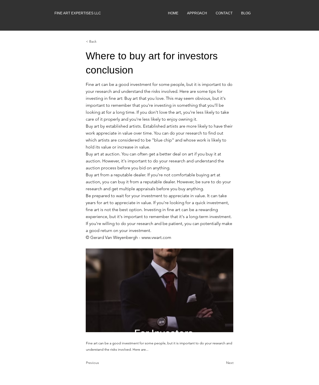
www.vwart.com (156, 237)
